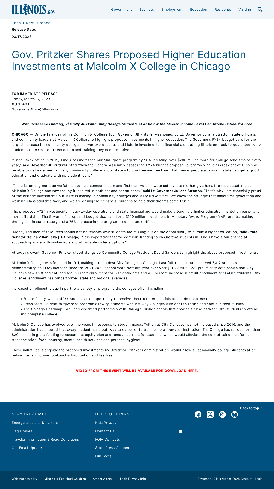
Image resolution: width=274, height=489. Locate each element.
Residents (223, 9)
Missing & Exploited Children (65, 478)
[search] (260, 9)
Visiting (244, 9)
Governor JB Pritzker (212, 478)
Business (146, 9)
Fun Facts (103, 456)
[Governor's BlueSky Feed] (234, 415)
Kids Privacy (105, 422)
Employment (172, 9)
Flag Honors (22, 431)
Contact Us (105, 431)
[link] (198, 415)
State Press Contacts (113, 448)
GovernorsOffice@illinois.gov (36, 109)
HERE (192, 370)
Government (121, 9)
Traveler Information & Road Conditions (45, 439)
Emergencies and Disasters (35, 422)
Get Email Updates (27, 448)
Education (198, 9)
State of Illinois (251, 478)
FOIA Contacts (107, 439)
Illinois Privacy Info (132, 478)
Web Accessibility (24, 478)
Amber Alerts (102, 478)
